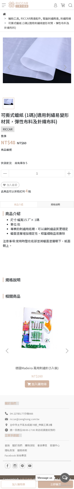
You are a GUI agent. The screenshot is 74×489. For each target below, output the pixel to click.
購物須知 (30, 445)
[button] (65, 67)
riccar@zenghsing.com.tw (24, 419)
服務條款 (22, 450)
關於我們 (17, 445)
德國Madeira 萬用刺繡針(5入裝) (37, 368)
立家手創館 (26, 479)
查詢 (7, 445)
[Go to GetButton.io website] (65, 485)
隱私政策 (10, 450)
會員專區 (42, 445)
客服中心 (55, 445)
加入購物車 (18, 484)
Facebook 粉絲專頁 (15, 455)
